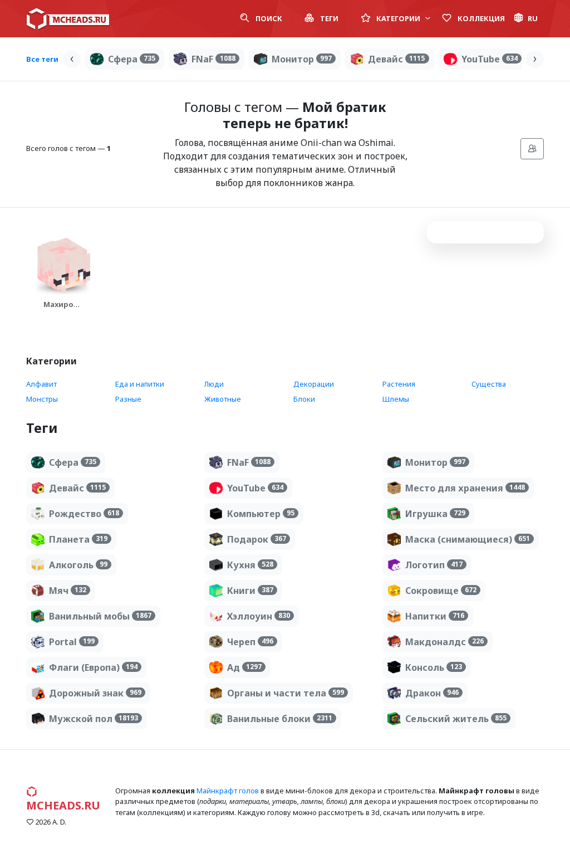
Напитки (434, 616)
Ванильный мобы (100, 616)
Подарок (256, 539)
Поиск (268, 18)
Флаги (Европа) (93, 667)
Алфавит (41, 384)
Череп (250, 642)
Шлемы (395, 399)
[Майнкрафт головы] (68, 18)
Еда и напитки (139, 384)
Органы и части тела (285, 693)
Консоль (433, 667)
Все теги (42, 59)
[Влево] (72, 59)
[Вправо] (535, 59)
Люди (214, 384)
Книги (250, 590)
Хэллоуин (258, 616)
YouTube (489, 59)
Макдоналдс (444, 642)
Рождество (84, 514)
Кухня (250, 565)
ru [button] (533, 18)
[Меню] (532, 148)
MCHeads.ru (63, 805)
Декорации (313, 384)
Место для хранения (465, 488)
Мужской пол (93, 719)
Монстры (42, 399)
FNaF (213, 59)
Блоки (304, 399)
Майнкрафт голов (227, 791)
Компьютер (260, 514)
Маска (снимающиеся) (467, 539)
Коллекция (480, 18)
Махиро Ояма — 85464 (58, 314)
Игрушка (435, 514)
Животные (222, 399)
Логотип (434, 565)
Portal (72, 642)
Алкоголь (78, 565)
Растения (398, 384)
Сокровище (440, 590)
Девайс (396, 59)
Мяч (67, 590)
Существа (488, 384)
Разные (128, 399)
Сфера (131, 59)
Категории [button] (398, 18)
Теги (328, 18)
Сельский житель (456, 719)
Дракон (432, 693)
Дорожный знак (95, 693)
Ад (244, 667)
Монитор (302, 59)
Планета (78, 539)
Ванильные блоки (279, 719)
